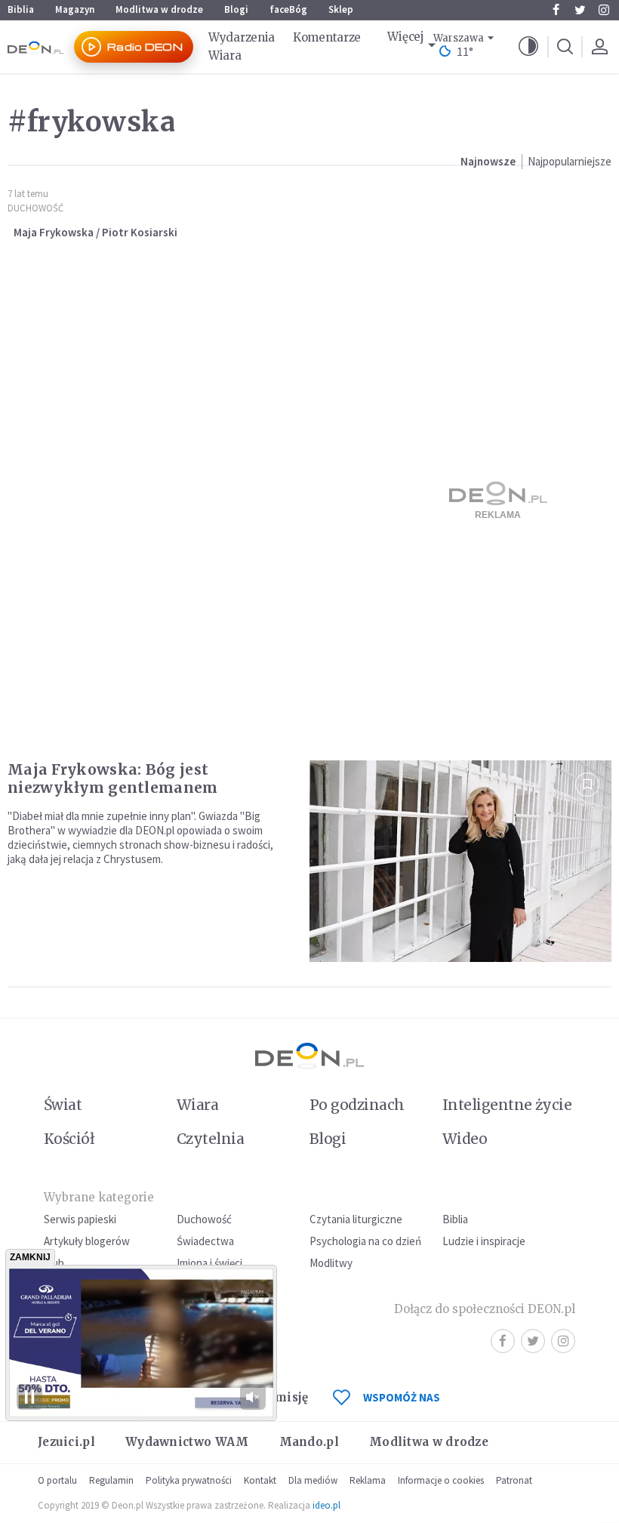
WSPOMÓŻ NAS (401, 1397)
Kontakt (260, 1480)
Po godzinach (357, 1105)
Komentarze (327, 37)
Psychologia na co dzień (365, 1241)
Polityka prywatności (189, 1480)
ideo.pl (326, 1505)
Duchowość (35, 208)
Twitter (579, 9)
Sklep (340, 9)
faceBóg (288, 9)
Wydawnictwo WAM (187, 1442)
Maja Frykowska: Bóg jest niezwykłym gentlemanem (113, 778)
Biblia (21, 9)
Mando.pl (309, 1442)
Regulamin (111, 1480)
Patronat (514, 1480)
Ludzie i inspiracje (483, 1241)
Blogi (236, 9)
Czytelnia (210, 1139)
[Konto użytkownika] (599, 47)
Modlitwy (331, 1263)
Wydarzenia (241, 37)
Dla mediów (312, 1480)
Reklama (368, 1480)
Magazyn (74, 9)
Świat (63, 1105)
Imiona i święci (209, 1263)
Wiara (225, 55)
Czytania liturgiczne (356, 1219)
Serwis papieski (80, 1219)
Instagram (603, 9)
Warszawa (458, 38)
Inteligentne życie (506, 1105)
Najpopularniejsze (569, 161)
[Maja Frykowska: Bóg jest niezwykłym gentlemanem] (460, 861)
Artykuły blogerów (87, 1241)
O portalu (57, 1480)
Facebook (555, 9)
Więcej (405, 36)
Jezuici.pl (66, 1442)
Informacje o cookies (441, 1480)
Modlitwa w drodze (159, 9)
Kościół (69, 1139)
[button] (528, 47)
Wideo (464, 1139)
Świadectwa (205, 1241)
